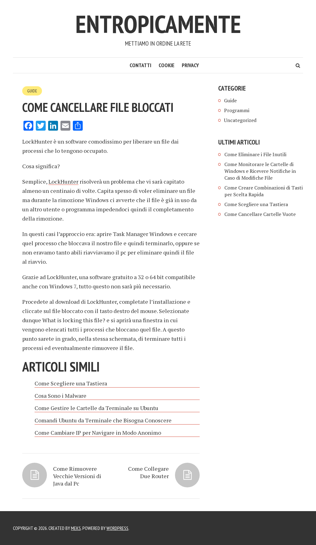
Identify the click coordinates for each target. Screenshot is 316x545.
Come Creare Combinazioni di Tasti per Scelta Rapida (263, 191)
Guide (32, 91)
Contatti (140, 65)
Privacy (190, 65)
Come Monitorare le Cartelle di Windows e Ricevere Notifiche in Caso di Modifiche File (260, 171)
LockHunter (63, 181)
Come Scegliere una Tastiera (256, 204)
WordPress (117, 528)
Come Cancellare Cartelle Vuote (260, 214)
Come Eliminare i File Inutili (255, 154)
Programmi (236, 110)
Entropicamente (158, 24)
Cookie (166, 65)
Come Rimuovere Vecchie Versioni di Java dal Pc (77, 476)
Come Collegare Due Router (148, 472)
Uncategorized (240, 120)
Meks (76, 528)
